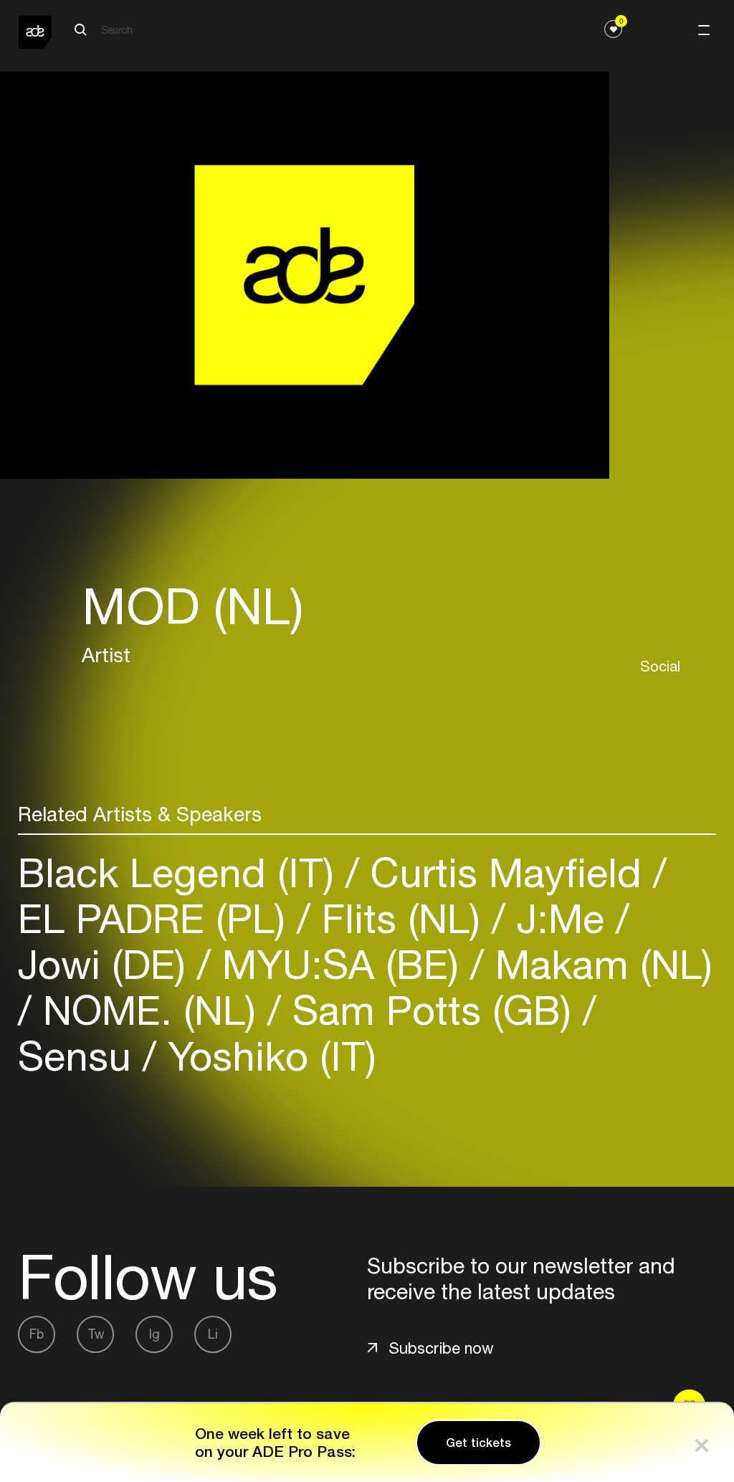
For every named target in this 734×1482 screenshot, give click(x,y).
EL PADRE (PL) (157, 918)
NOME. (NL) (149, 1010)
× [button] (701, 1442)
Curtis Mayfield (506, 872)
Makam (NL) (598, 964)
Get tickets (478, 1442)
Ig (154, 1334)
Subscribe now (441, 1348)
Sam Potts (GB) (432, 1010)
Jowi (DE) (107, 964)
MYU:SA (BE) (340, 964)
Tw (95, 1334)
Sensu (80, 1056)
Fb (36, 1334)
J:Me (560, 918)
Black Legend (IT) (181, 872)
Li (213, 1334)
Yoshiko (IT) (266, 1056)
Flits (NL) (401, 918)
